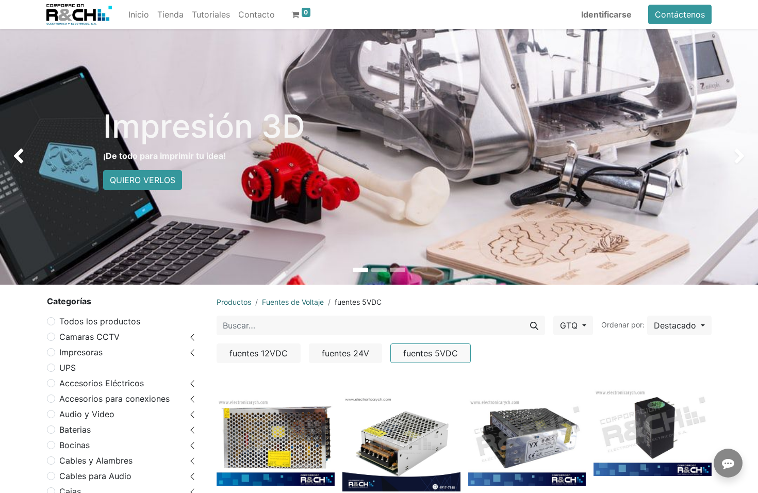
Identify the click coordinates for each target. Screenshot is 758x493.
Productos (234, 302)
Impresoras (81, 352)
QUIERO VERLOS (142, 180)
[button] (679, 325)
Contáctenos (680, 14)
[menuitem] (138, 14)
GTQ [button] (570, 325)
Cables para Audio (95, 476)
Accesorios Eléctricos (101, 383)
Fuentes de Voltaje (293, 302)
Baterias (75, 429)
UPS (67, 368)
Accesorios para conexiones (114, 398)
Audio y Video (86, 414)
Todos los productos (99, 321)
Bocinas (74, 445)
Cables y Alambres (96, 460)
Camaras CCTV (89, 337)
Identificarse (606, 14)
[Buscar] (534, 325)
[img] (30, 157)
